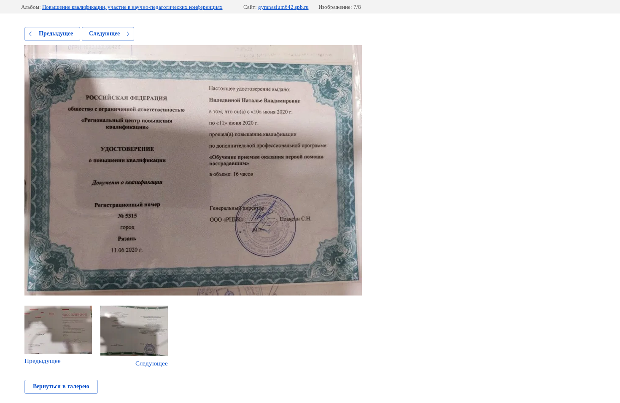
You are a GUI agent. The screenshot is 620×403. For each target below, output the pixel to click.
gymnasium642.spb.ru (283, 7)
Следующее (104, 33)
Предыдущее (56, 33)
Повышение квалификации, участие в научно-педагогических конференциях (132, 7)
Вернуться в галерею (61, 386)
